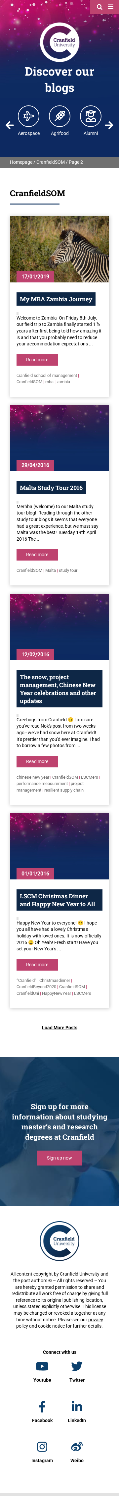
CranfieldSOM (50, 162)
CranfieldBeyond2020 (36, 986)
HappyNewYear (56, 993)
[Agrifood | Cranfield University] (60, 116)
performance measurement (42, 783)
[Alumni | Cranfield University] (91, 116)
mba (49, 381)
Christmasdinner (54, 980)
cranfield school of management (47, 375)
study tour (68, 570)
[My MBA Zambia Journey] (59, 249)
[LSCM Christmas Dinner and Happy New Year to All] (59, 846)
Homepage (21, 162)
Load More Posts (59, 1027)
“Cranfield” (26, 980)
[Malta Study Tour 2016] (59, 438)
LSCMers (89, 777)
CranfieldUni (28, 993)
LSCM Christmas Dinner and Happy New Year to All (57, 900)
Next (109, 125)
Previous (10, 125)
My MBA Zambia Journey (56, 299)
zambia (63, 381)
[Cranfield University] (59, 24)
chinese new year (33, 777)
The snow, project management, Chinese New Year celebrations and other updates (58, 689)
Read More (37, 359)
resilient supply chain (64, 790)
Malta (50, 570)
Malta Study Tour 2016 (51, 488)
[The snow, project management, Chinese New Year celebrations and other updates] (59, 627)
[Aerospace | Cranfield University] (28, 116)
